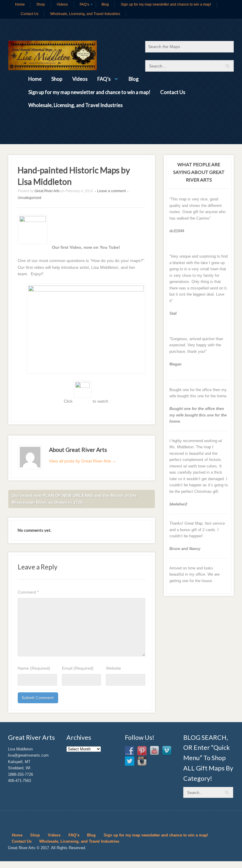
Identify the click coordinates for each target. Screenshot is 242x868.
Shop (40, 4)
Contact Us (29, 14)
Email (78, 668)
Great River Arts (47, 191)
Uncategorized (29, 198)
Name (34, 668)
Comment (28, 592)
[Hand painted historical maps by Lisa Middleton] (52, 55)
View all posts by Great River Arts (82, 461)
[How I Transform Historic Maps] (32, 247)
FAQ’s (84, 4)
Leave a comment (111, 191)
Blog (105, 4)
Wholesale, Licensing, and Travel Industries (85, 14)
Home (20, 4)
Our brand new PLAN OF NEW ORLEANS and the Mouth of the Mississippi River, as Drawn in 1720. (74, 499)
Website (113, 668)
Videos (62, 4)
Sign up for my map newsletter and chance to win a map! (166, 4)
